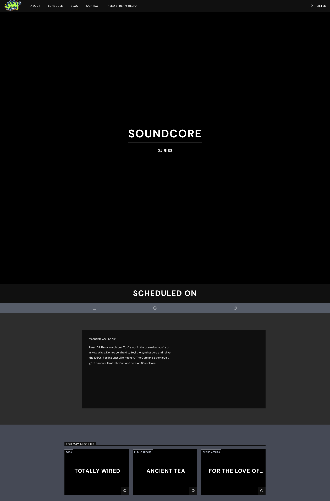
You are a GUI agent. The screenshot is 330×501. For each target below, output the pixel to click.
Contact (93, 6)
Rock (111, 356)
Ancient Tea (165, 488)
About (35, 6)
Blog (74, 6)
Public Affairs (142, 469)
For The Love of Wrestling (234, 490)
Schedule (55, 6)
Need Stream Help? (122, 6)
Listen (321, 6)
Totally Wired (97, 488)
